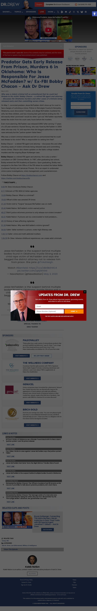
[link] (94, 13)
